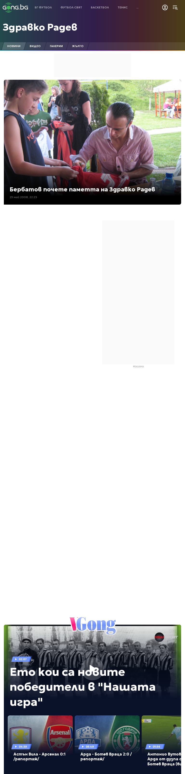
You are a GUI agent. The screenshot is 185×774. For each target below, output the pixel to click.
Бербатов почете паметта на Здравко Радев (82, 189)
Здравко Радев (40, 27)
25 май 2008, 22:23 (23, 197)
